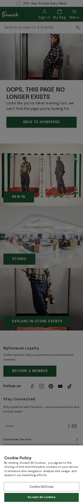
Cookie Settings (41, 486)
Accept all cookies (41, 497)
